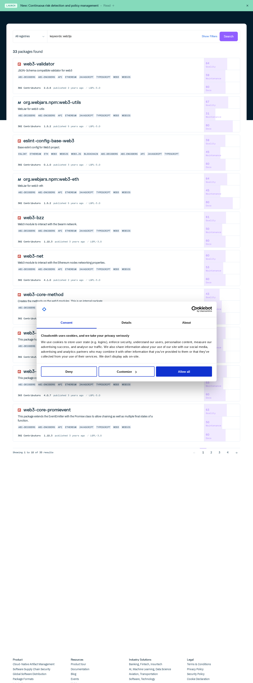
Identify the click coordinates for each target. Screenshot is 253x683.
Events (75, 679)
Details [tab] (126, 322)
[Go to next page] (236, 452)
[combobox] (30, 36)
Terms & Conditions (199, 664)
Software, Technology (142, 679)
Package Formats (23, 679)
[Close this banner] (247, 5)
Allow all (184, 371)
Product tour (78, 664)
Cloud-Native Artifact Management (33, 664)
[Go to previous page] (194, 452)
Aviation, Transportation (143, 674)
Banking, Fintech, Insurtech (145, 664)
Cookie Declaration (198, 679)
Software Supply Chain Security (31, 669)
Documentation (80, 669)
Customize (124, 371)
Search (229, 36)
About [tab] (186, 322)
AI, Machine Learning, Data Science (150, 669)
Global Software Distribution (29, 674)
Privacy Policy (195, 669)
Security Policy (196, 674)
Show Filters (209, 36)
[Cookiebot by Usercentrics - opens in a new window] (194, 309)
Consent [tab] (67, 322)
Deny (69, 371)
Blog (73, 674)
